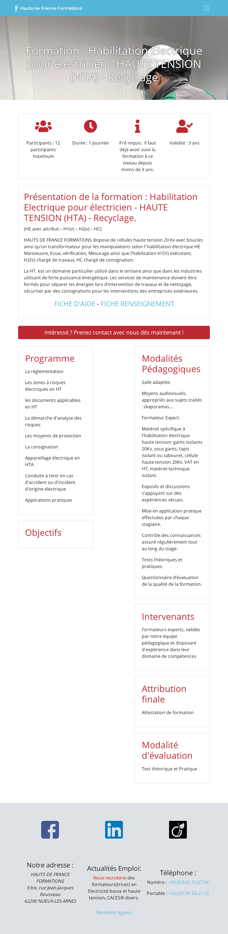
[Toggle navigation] (206, 8)
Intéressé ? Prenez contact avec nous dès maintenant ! (114, 332)
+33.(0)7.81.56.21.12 (188, 893)
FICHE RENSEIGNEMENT (137, 303)
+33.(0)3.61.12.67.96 (188, 882)
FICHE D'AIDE (74, 303)
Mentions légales (114, 912)
